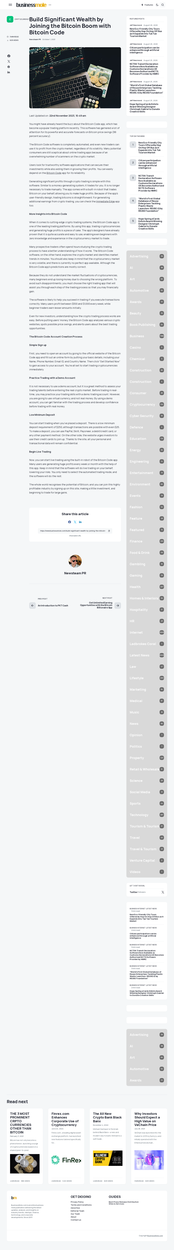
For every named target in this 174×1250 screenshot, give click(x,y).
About (73, 1217)
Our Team (75, 1214)
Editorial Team (77, 1211)
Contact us (76, 1220)
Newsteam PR (75, 573)
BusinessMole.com (155, 1236)
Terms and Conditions (81, 1205)
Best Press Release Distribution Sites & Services (124, 1203)
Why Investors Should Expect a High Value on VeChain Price (147, 1119)
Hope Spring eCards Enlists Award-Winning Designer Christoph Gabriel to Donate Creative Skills (145, 108)
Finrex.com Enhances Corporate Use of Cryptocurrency (65, 1119)
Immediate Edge (105, 201)
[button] (10, 4)
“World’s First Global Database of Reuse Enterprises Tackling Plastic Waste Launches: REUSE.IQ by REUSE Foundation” (146, 89)
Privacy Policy (77, 1202)
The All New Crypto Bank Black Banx (107, 1117)
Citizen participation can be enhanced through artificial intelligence (144, 50)
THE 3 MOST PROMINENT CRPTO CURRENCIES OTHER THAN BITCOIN (20, 1122)
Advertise (75, 1208)
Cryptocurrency (21, 19)
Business (133, 908)
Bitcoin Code (53, 173)
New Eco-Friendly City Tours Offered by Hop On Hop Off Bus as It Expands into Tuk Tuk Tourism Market (146, 32)
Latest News (151, 908)
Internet (141, 908)
